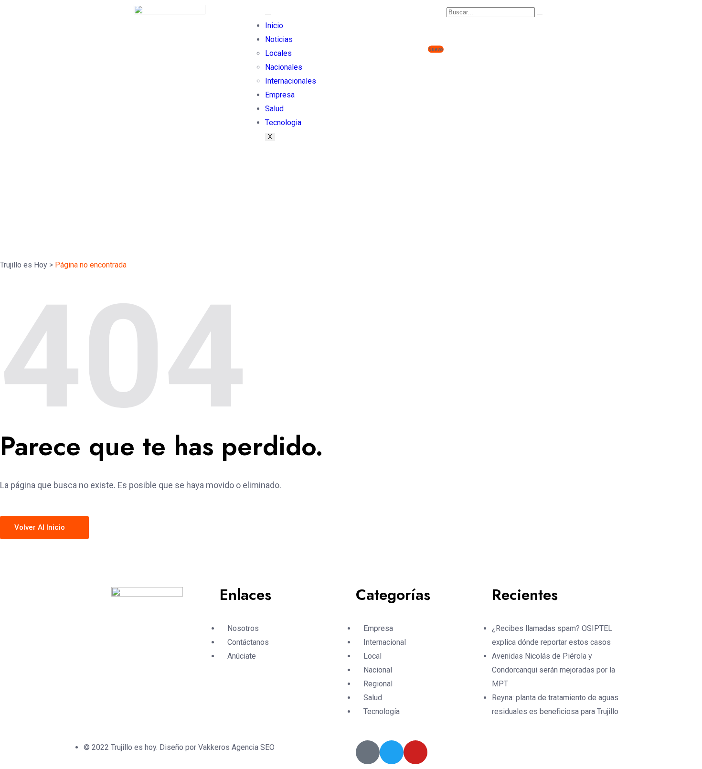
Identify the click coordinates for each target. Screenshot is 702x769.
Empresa (280, 94)
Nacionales (283, 67)
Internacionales (290, 80)
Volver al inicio (40, 527)
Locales (278, 53)
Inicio (274, 25)
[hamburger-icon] (268, 14)
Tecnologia (283, 122)
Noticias (279, 39)
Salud (274, 108)
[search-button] (539, 14)
